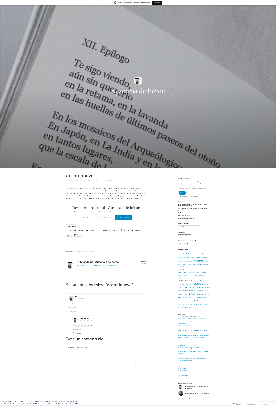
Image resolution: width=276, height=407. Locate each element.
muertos (205, 284)
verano (204, 304)
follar (200, 267)
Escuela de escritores (185, 360)
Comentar (138, 363)
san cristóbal (187, 301)
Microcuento (181, 284)
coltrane (186, 261)
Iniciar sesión (182, 370)
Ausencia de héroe (138, 91)
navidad (191, 287)
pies (206, 290)
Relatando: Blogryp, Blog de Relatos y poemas (192, 330)
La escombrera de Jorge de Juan (188, 321)
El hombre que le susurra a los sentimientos (192, 358)
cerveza (203, 258)
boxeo (179, 257)
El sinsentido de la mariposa (187, 316)
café (192, 257)
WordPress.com (182, 378)
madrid (181, 280)
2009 (75, 251)
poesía (88, 180)
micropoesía (189, 284)
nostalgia (202, 287)
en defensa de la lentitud (201, 393)
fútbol (181, 270)
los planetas (199, 278)
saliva (180, 301)
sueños (200, 301)
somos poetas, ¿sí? (184, 215)
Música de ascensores (184, 325)
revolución (191, 297)
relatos (185, 297)
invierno (198, 275)
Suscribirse (123, 217)
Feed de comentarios (184, 375)
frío (204, 267)
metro (201, 280)
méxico (187, 287)
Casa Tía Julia (182, 353)
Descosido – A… (189, 399)
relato (180, 297)
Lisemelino (187, 393)
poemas (185, 294)
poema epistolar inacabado (186, 218)
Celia (143, 277)
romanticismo (202, 297)
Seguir (182, 192)
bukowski (186, 258)
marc (186, 280)
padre (180, 290)
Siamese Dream (71, 277)
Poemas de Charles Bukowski (186, 328)
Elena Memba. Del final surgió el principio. (192, 318)
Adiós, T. (181, 212)
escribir (186, 264)
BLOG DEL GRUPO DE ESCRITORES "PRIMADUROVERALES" (193, 351)
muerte (198, 284)
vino (186, 308)
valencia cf (197, 304)
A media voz (181, 345)
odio (208, 287)
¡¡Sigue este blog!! (183, 178)
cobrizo (180, 261)
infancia (190, 275)
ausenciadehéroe (201, 254)
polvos (201, 294)
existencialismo (201, 264)
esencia (191, 264)
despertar (81, 251)
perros (201, 290)
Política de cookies (72, 403)
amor (189, 253)
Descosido (199, 399)
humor (184, 275)
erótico (180, 264)
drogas (206, 261)
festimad (190, 267)
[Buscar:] (189, 226)
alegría (181, 254)
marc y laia (193, 280)
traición (184, 304)
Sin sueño (181, 333)
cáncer (191, 261)
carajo (197, 257)
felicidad (182, 267)
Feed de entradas (183, 373)
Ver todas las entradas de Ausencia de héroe (98, 265)
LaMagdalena (181, 323)
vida (180, 307)
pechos (195, 290)
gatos (186, 270)
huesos (180, 275)
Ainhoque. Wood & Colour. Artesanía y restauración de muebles (190, 348)
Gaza (190, 270)
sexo (195, 300)
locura (192, 278)
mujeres (181, 287)
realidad (206, 294)
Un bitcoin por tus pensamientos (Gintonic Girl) (193, 335)
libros (186, 278)
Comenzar (157, 2)
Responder (73, 311)
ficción (195, 267)
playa (180, 294)
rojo (196, 297)
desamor (199, 261)
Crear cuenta (182, 368)
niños (196, 287)
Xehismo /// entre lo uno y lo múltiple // (191, 337)
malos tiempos (89, 251)
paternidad (188, 290)
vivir (190, 307)
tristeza (190, 304)
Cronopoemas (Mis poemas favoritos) (189, 356)
